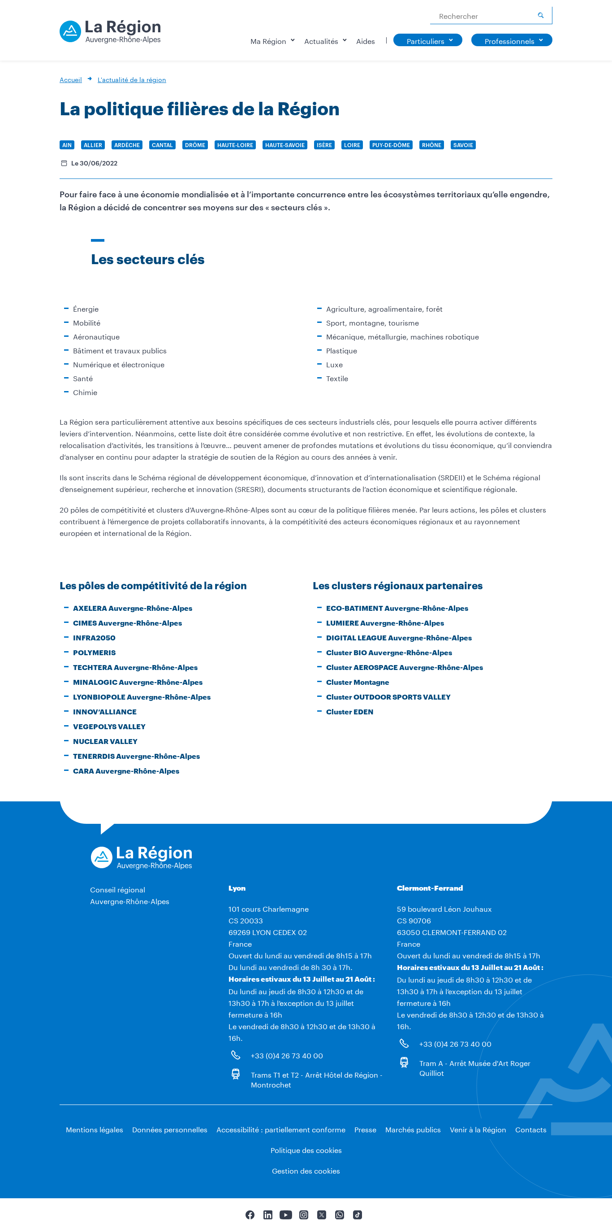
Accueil (71, 79)
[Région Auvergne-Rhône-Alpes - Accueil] (110, 35)
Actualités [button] (321, 40)
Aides (365, 40)
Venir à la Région (478, 1128)
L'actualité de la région (132, 79)
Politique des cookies (306, 1149)
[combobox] (491, 15)
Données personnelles (169, 1128)
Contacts (531, 1128)
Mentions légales (94, 1128)
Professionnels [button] (509, 40)
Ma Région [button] (268, 40)
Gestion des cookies (306, 1169)
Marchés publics (413, 1128)
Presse (365, 1128)
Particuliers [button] (425, 40)
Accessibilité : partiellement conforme (280, 1128)
